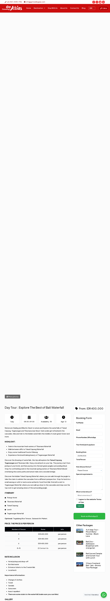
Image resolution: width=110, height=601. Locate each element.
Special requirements (84, 474)
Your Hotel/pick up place (85, 445)
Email (78, 430)
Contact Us (74, 8)
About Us (63, 8)
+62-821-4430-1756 (14, 2)
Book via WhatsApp (88, 516)
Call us (104, 8)
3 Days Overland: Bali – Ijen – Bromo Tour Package (93, 565)
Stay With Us (52, 8)
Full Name (79, 423)
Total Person (81, 459)
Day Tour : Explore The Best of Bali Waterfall (34, 407)
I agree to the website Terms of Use (90, 500)
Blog (83, 8)
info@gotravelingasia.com (35, 2)
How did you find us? (83, 467)
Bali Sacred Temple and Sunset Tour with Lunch (94, 555)
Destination (38, 8)
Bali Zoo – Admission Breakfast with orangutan (92, 544)
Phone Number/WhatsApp (86, 437)
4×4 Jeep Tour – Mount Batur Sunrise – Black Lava (92, 533)
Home (28, 8)
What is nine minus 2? (84, 492)
